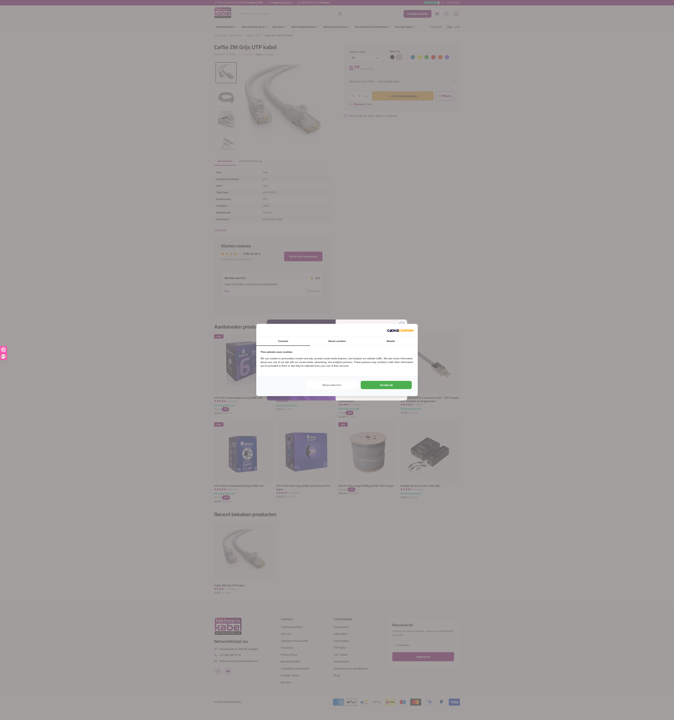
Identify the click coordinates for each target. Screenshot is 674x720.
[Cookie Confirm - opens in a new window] (400, 330)
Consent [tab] (283, 341)
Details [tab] (391, 341)
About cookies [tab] (337, 341)
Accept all (386, 384)
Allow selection (331, 384)
